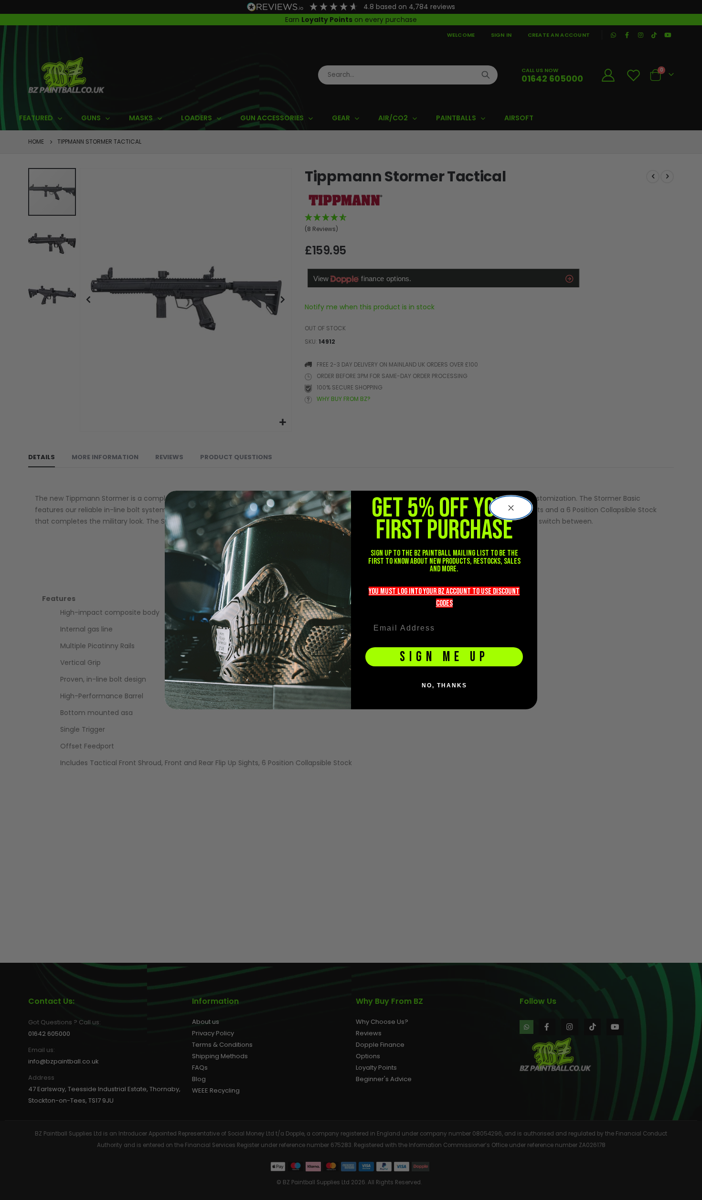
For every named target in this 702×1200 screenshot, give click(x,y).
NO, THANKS (444, 685)
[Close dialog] (510, 507)
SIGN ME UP (444, 657)
